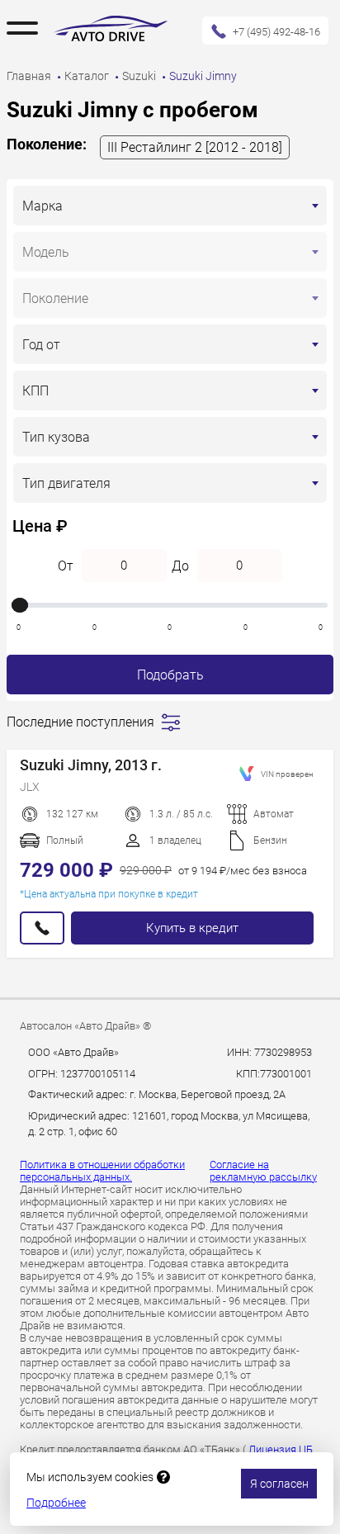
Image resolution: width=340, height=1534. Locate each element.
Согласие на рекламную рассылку (263, 1170)
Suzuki (140, 76)
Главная (30, 76)
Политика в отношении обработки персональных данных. (102, 1170)
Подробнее (56, 1502)
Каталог (87, 76)
